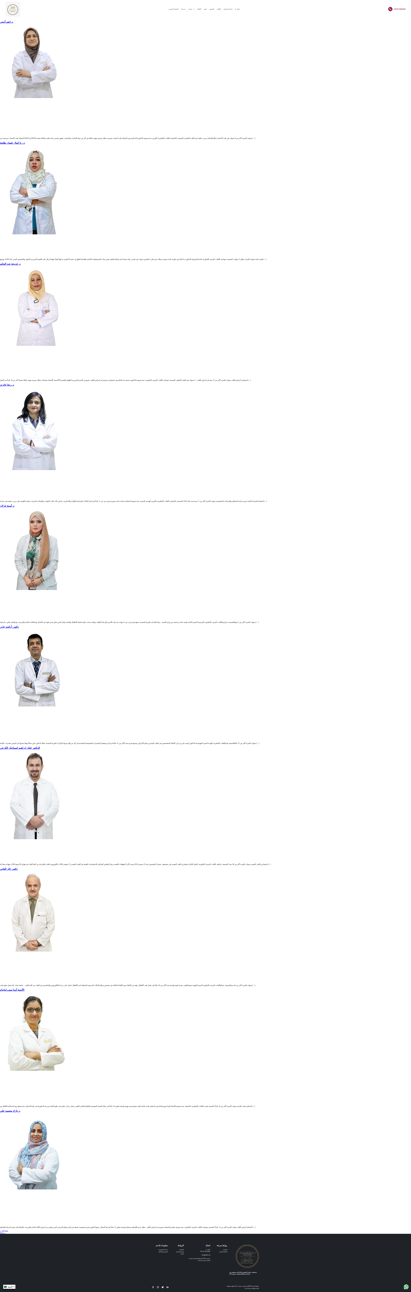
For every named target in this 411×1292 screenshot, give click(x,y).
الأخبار (182, 1254)
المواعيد (225, 1249)
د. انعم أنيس (6, 21)
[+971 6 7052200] (390, 9)
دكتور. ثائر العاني (9, 869)
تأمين (205, 9)
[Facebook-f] (153, 1287)
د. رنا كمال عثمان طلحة (12, 142)
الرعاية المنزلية (227, 9)
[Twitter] (163, 1287)
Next (2, 1233)
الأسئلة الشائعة (223, 1252)
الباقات (219, 9)
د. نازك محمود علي (10, 1110)
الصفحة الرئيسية (173, 9)
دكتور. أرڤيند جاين (9, 626)
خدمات (190, 9)
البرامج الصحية (180, 1252)
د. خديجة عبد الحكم (10, 263)
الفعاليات (181, 1249)
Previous (4, 1231)
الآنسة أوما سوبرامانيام (12, 989)
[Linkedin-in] (167, 1287)
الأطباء (199, 9)
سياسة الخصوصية (163, 1249)
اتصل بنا (237, 9)
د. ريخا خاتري (7, 384)
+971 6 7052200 (400, 9)
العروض (211, 9)
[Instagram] (158, 1287)
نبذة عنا (183, 9)
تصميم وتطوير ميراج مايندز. (251, 1288)
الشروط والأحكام (163, 1252)
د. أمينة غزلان (7, 505)
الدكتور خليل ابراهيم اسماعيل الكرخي (20, 747)
